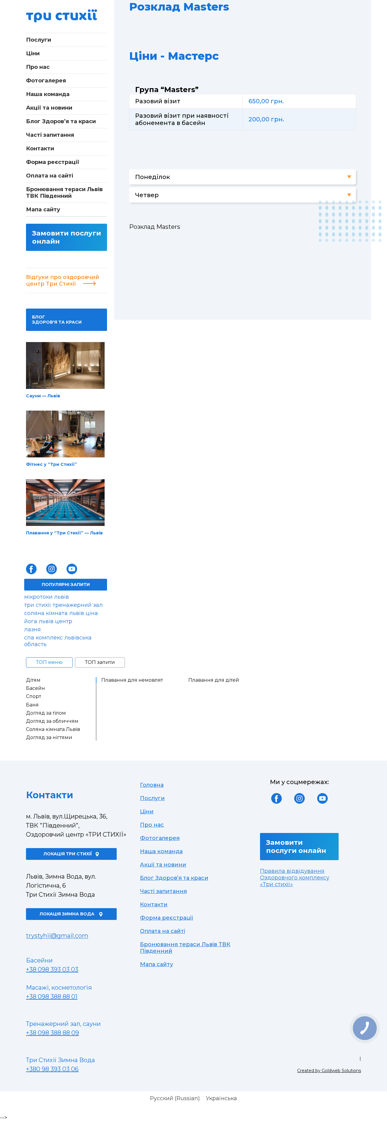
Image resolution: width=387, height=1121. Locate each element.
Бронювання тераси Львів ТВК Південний (64, 192)
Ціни (33, 53)
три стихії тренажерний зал (63, 605)
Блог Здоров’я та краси (61, 121)
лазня (32, 629)
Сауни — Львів (43, 396)
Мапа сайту (43, 209)
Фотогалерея (46, 80)
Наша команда (48, 94)
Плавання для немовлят (132, 680)
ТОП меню (49, 662)
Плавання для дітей (213, 680)
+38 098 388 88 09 (52, 1032)
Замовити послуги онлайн (66, 237)
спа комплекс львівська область (58, 641)
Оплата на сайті (49, 175)
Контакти (40, 148)
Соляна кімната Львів (53, 729)
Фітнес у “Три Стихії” (51, 464)
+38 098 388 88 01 (51, 996)
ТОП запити (100, 662)
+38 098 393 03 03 (52, 969)
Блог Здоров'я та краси (57, 319)
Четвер (147, 195)
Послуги (38, 40)
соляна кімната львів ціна (61, 613)
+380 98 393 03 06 (52, 1069)
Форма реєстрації (52, 162)
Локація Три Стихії (68, 854)
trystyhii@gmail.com (57, 935)
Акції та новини (49, 107)
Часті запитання (50, 135)
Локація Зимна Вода (68, 914)
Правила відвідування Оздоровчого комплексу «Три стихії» (294, 878)
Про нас (38, 67)
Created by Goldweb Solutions (329, 1070)
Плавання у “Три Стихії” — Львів (64, 533)
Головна (152, 785)
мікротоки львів (46, 597)
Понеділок (152, 177)
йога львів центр (48, 621)
